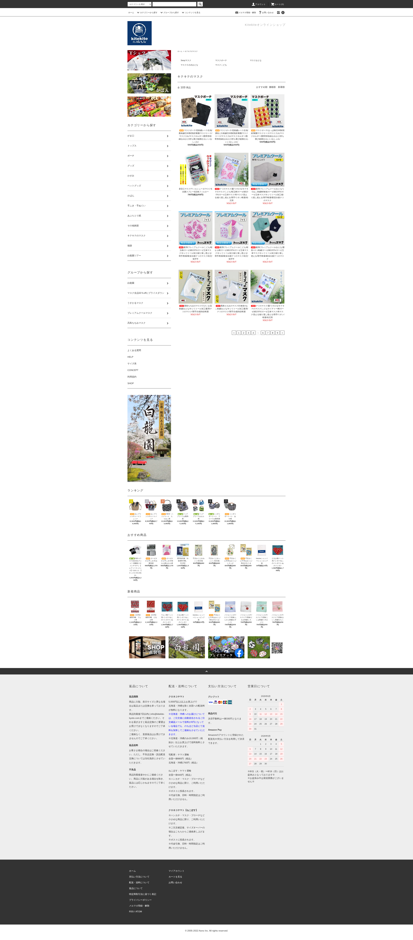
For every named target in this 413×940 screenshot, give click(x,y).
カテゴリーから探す (148, 12)
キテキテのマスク (191, 51)
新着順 (281, 87)
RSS (131, 911)
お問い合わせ (268, 12)
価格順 (272, 87)
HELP (130, 357)
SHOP (130, 383)
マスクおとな (256, 60)
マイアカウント (176, 871)
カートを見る (175, 876)
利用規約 (131, 376)
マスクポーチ (221, 60)
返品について (136, 888)
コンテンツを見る (192, 12)
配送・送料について (139, 882)
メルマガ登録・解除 (247, 12)
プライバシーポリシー (140, 900)
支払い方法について (139, 876)
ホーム (131, 12)
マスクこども (221, 65)
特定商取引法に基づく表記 (142, 894)
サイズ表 (131, 363)
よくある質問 (134, 350)
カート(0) (279, 4)
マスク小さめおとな (189, 65)
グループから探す (171, 12)
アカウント (260, 4)
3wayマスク (186, 60)
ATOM (139, 911)
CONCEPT (132, 370)
